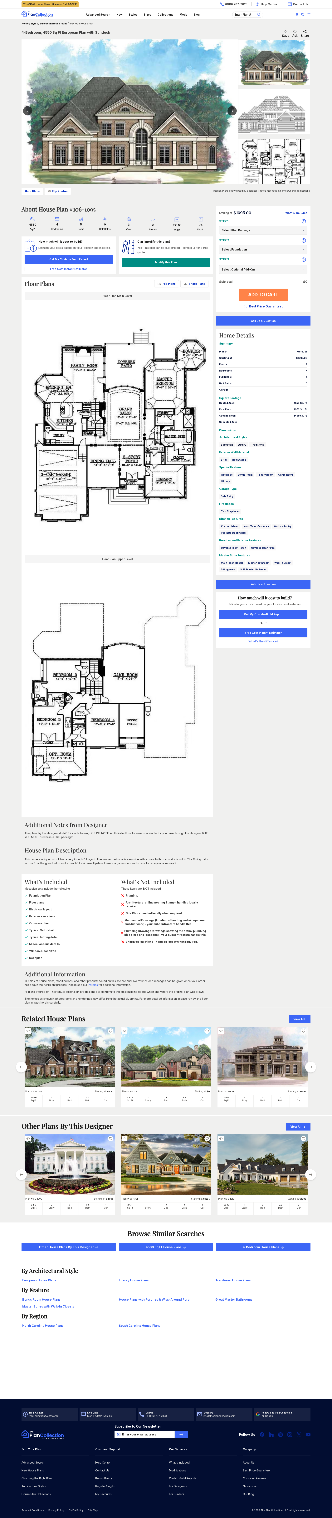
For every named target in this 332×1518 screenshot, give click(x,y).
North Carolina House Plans (43, 1326)
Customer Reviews (254, 1478)
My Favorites (103, 1494)
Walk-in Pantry (282, 526)
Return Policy (103, 1478)
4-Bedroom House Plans (261, 1247)
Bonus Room (245, 474)
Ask (295, 36)
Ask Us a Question (263, 320)
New (119, 14)
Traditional (258, 444)
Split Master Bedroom (253, 569)
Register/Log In (105, 1486)
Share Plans (197, 283)
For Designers (178, 1486)
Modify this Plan (166, 262)
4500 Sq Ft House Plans (164, 1247)
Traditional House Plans (233, 1280)
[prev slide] (21, 1067)
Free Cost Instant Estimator (263, 632)
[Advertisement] (166, 1369)
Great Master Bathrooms (233, 1299)
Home (25, 23)
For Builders (176, 1494)
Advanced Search (98, 14)
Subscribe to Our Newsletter (138, 1426)
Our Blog (248, 1494)
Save (285, 36)
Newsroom (249, 1486)
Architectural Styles (34, 1486)
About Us (248, 1462)
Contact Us (102, 1470)
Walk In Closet (282, 562)
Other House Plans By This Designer (66, 1247)
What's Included (179, 1462)
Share (305, 36)
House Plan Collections (36, 1494)
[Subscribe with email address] (181, 1434)
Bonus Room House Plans (41, 1299)
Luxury (242, 444)
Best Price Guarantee (256, 1470)
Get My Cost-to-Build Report (68, 259)
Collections (165, 14)
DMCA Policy (76, 1510)
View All (295, 1126)
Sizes (147, 14)
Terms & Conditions (33, 1510)
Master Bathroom (258, 562)
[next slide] (310, 1067)
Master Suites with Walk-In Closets (48, 1306)
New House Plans (33, 1470)
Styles (133, 14)
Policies (93, 984)
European (227, 444)
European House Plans (53, 23)
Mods (183, 14)
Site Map (93, 1510)
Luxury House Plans (134, 1280)
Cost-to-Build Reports (183, 1478)
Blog (196, 14)
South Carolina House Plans (139, 1326)
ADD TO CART (263, 294)
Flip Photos (60, 191)
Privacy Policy (56, 1510)
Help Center (103, 1462)
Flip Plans (169, 283)
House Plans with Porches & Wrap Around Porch (155, 1299)
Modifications (177, 1470)
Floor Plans (32, 191)
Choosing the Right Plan (37, 1478)
